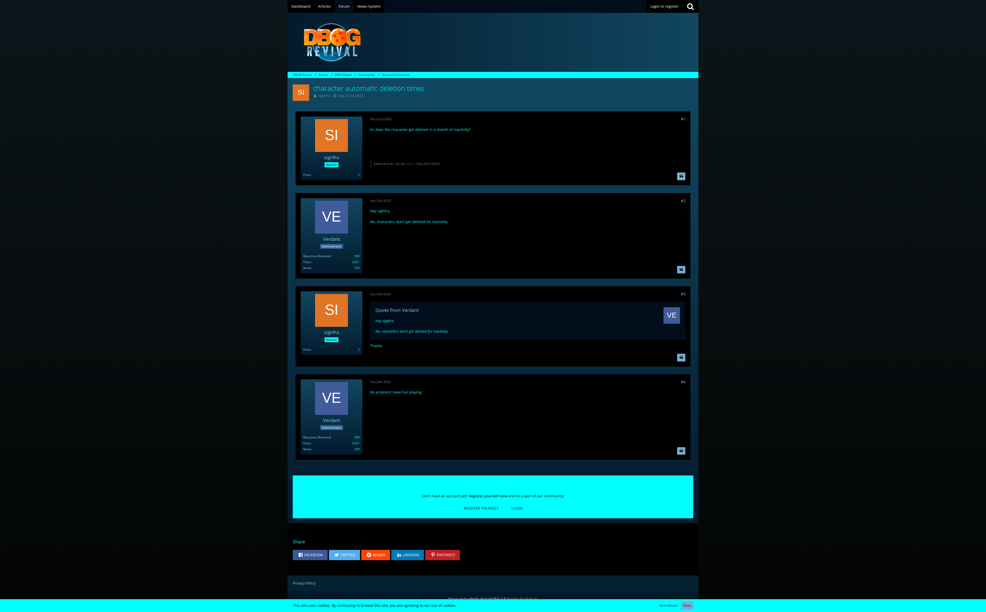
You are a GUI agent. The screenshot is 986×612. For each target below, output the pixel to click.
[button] (310, 555)
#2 (683, 200)
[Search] (690, 6)
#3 (683, 293)
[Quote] (681, 176)
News (307, 268)
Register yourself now (488, 495)
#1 (683, 119)
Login (517, 508)
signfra (324, 95)
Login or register (664, 6)
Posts (307, 175)
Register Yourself (481, 508)
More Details (668, 605)
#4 (683, 381)
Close (687, 605)
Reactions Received (317, 256)
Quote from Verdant (397, 310)
